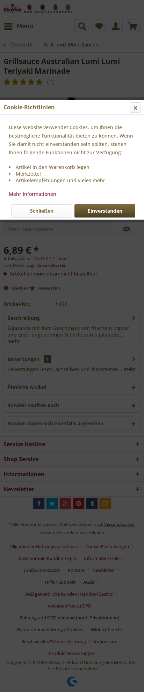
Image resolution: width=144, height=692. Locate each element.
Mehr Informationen (32, 194)
